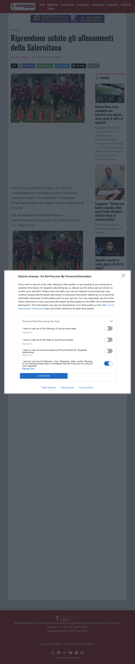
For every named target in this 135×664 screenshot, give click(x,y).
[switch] (108, 328)
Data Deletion (49, 387)
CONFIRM (44, 376)
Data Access (67, 387)
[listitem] (67, 321)
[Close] (124, 277)
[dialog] (67, 332)
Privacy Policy (86, 387)
